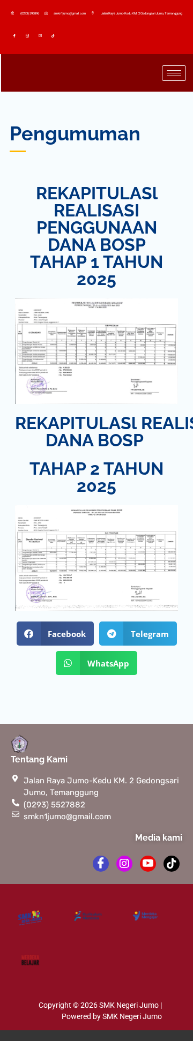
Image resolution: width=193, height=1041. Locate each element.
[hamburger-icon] (174, 73)
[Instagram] (29, 35)
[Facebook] (16, 35)
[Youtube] (41, 35)
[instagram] (124, 864)
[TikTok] (54, 35)
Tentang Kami (39, 759)
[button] (55, 633)
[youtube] (148, 864)
